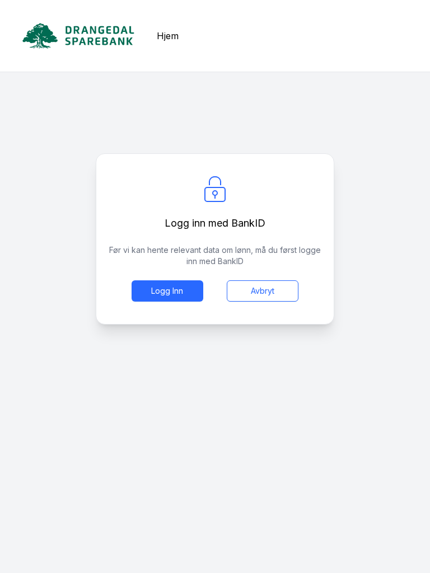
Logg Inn (167, 290)
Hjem (168, 35)
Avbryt (262, 290)
